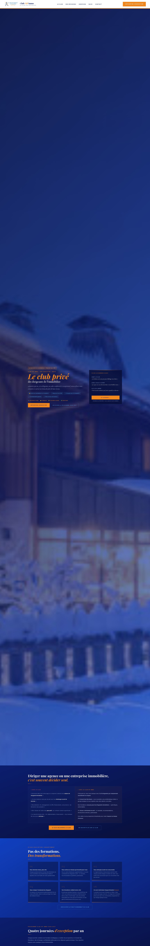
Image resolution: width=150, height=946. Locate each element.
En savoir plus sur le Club (88, 827)
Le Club (60, 4)
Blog (90, 4)
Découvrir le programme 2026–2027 (65, 405)
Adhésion (82, 4)
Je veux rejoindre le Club (61, 827)
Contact (98, 4)
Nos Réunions (71, 4)
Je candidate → (105, 397)
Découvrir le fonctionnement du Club (75, 907)
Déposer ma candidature (134, 4)
